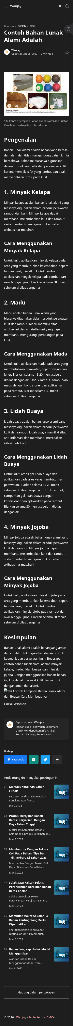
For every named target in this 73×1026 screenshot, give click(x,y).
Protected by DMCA (42, 1017)
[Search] (67, 6)
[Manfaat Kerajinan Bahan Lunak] (61, 792)
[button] (60, 6)
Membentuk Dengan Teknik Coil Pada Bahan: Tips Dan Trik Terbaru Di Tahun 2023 (28, 853)
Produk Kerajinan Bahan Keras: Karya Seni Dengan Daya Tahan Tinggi (27, 820)
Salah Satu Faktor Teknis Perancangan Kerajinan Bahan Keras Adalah (30, 887)
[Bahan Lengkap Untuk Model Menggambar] (61, 954)
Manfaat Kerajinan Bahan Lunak (26, 789)
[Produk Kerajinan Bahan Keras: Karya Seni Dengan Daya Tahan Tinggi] (61, 821)
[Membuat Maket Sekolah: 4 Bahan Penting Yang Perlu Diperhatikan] (61, 921)
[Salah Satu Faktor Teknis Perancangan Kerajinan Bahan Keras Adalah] (61, 887)
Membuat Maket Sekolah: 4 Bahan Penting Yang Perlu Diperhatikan (28, 920)
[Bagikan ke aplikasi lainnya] (57, 759)
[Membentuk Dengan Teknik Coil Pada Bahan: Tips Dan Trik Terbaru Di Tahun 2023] (61, 854)
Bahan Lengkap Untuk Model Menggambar (29, 951)
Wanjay (15, 6)
